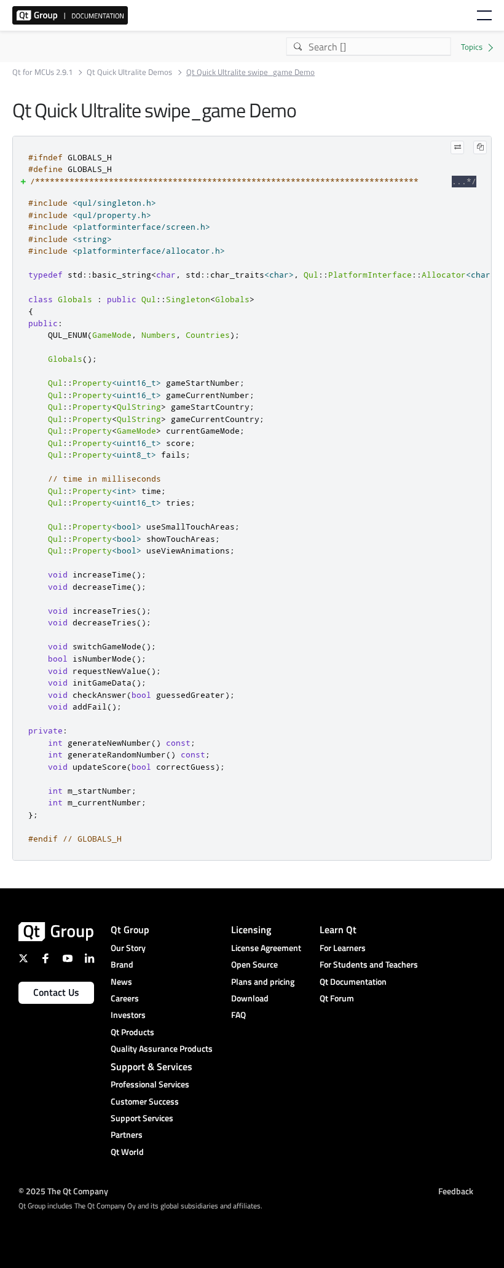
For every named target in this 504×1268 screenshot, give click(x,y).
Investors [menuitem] (128, 1014)
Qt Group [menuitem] (130, 929)
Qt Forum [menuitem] (337, 998)
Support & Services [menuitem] (151, 1066)
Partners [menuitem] (127, 1134)
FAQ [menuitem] (238, 1014)
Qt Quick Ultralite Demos (129, 72)
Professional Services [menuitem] (150, 1084)
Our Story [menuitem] (128, 947)
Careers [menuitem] (125, 998)
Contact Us (56, 992)
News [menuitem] (121, 981)
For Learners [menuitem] (343, 947)
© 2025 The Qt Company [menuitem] (63, 1190)
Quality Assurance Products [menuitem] (162, 1048)
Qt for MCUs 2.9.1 (42, 72)
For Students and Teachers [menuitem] (369, 964)
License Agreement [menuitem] (266, 947)
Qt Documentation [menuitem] (353, 981)
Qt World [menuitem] (127, 1151)
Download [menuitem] (250, 998)
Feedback (455, 1190)
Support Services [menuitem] (142, 1117)
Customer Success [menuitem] (145, 1101)
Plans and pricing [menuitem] (262, 981)
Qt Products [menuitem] (132, 1031)
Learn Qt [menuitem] (338, 929)
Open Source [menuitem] (254, 964)
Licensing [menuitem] (251, 929)
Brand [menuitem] (122, 964)
